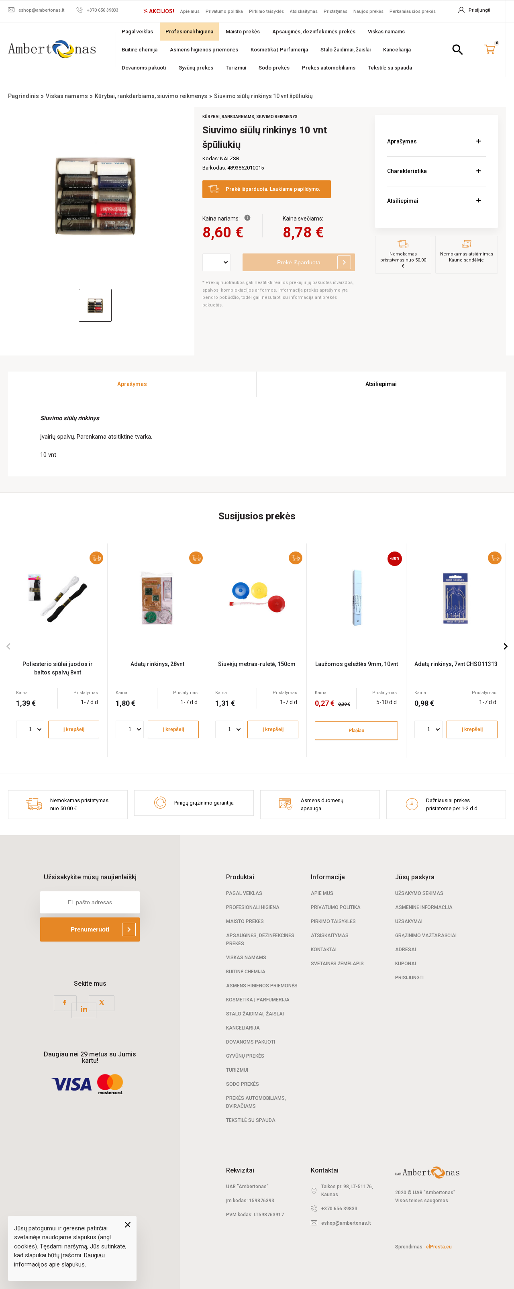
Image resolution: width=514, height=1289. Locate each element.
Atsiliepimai (402, 201)
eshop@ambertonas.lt (346, 1223)
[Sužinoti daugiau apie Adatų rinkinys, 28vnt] (157, 597)
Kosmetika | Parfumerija (279, 50)
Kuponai (405, 963)
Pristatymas (335, 11)
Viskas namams (386, 32)
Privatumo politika (224, 11)
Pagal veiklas (137, 32)
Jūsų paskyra (414, 877)
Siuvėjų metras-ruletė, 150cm (257, 664)
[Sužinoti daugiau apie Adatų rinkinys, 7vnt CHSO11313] (456, 597)
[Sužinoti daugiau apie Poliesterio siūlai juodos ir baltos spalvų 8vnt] (57, 597)
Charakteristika (407, 171)
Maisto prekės (243, 32)
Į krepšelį (73, 729)
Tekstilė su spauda (390, 68)
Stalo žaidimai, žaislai (345, 50)
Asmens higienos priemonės (204, 50)
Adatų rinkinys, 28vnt (157, 664)
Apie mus (190, 11)
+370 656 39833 (339, 1208)
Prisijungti (409, 978)
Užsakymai (408, 921)
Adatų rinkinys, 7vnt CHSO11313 (456, 664)
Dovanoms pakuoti (144, 68)
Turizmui (236, 68)
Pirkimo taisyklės (266, 11)
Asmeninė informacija (424, 907)
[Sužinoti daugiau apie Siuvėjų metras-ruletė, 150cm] (256, 597)
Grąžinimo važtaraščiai (426, 935)
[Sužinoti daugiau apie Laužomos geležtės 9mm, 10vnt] (356, 597)
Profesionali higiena (189, 32)
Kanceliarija (397, 50)
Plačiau (356, 730)
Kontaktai (324, 949)
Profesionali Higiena (252, 907)
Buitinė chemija (139, 50)
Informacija (328, 877)
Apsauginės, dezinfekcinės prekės (313, 32)
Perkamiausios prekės (413, 11)
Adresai (405, 949)
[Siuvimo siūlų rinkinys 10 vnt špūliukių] (95, 194)
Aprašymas (402, 141)
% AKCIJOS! (158, 11)
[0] (489, 50)
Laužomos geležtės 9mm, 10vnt (356, 664)
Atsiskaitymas (304, 11)
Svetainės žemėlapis (337, 963)
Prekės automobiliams (328, 68)
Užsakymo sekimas (419, 893)
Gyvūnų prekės (195, 68)
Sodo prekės (274, 68)
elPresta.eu (439, 1247)
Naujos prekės (368, 11)
